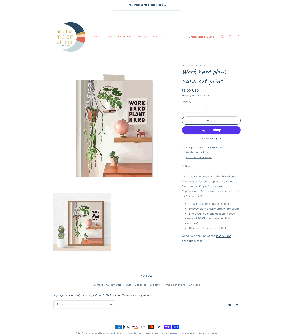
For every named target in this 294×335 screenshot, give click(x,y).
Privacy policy (151, 333)
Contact (98, 284)
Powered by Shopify (115, 333)
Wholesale (195, 284)
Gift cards (140, 284)
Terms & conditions (174, 284)
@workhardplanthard (212, 181)
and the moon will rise (94, 333)
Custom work (114, 284)
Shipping (186, 95)
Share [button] (188, 166)
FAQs (128, 284)
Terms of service (169, 333)
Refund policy (134, 333)
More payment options (211, 138)
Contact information (208, 333)
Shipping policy (187, 333)
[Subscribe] (111, 304)
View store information (199, 157)
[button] (109, 36)
